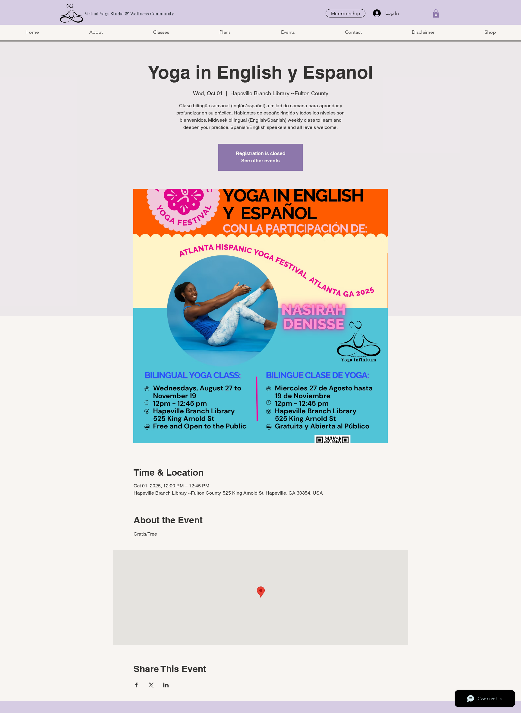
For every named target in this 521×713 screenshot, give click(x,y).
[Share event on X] (151, 685)
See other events (260, 161)
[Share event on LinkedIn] (166, 685)
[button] (435, 13)
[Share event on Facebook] (136, 685)
